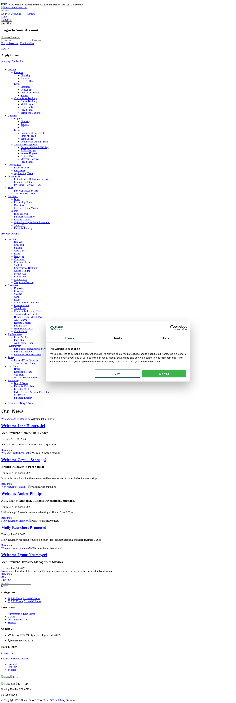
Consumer (19, 259)
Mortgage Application (12, 61)
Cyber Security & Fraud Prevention (32, 392)
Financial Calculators (24, 386)
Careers (31, 13)
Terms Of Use (50, 700)
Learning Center (22, 389)
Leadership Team (23, 371)
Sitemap (12, 622)
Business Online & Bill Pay (28, 317)
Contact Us (7, 653)
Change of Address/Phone (14, 658)
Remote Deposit (22, 322)
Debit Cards (20, 276)
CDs (16, 296)
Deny (117, 373)
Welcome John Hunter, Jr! (14, 419)
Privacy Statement (67, 700)
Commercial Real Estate (26, 302)
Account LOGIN (10, 233)
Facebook (13, 664)
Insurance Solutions (24, 351)
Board (17, 369)
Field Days (19, 340)
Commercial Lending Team (28, 311)
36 (9, 601)
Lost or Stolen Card (18, 619)
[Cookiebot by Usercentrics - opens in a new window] (173, 327)
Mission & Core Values (26, 377)
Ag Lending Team (23, 343)
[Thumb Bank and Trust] (14, 7)
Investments (14, 345)
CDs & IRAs (20, 250)
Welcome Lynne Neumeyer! (15, 548)
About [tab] (166, 338)
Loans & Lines (21, 337)
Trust (10, 357)
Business (12, 285)
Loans (17, 253)
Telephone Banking (24, 282)
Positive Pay (20, 325)
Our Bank (13, 366)
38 (9, 598)
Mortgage (19, 256)
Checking (19, 244)
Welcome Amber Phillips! (14, 486)
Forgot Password (9, 43)
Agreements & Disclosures (21, 613)
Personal (12, 239)
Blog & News (21, 383)
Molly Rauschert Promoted (15, 520)
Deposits (18, 242)
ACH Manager (21, 319)
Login (4, 16)
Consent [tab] (70, 338)
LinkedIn (12, 666)
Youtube (12, 669)
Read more (6, 450)
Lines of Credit (21, 305)
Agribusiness (14, 334)
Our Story (19, 374)
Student (18, 265)
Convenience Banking (25, 268)
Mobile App (20, 273)
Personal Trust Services (26, 360)
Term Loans (20, 308)
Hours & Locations (11, 13)
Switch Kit (19, 394)
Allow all (164, 373)
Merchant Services (23, 328)
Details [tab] (118, 338)
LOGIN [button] (5, 48)
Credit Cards (20, 279)
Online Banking (22, 270)
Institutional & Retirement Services (31, 348)
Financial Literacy (23, 397)
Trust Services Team (24, 363)
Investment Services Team (27, 354)
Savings (18, 247)
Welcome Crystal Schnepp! (15, 453)
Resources (13, 380)
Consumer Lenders (23, 262)
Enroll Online (27, 43)
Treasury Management (25, 314)
